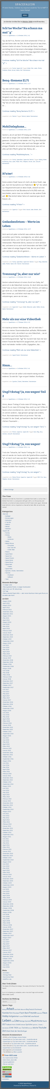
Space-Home (9, 560)
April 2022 (6, 607)
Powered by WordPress (21, 1085)
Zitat (8, 1031)
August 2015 (7, 736)
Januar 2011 (7, 851)
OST (15, 264)
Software (10, 577)
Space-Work (8, 568)
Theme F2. (33, 1085)
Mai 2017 (6, 694)
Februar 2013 (7, 799)
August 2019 (7, 643)
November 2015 (8, 729)
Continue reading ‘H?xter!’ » (13, 204)
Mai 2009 (6, 893)
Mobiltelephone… (14, 126)
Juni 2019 (6, 647)
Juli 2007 (6, 940)
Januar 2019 (7, 658)
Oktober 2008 (7, 908)
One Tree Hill (12, 547)
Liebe (32, 209)
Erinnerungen (9, 518)
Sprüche (29, 1024)
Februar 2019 (7, 656)
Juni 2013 (6, 790)
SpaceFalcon (25, 4)
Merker (7, 526)
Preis (21, 161)
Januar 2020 (7, 633)
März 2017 (6, 698)
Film (41, 477)
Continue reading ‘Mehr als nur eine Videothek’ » (21, 350)
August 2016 (7, 710)
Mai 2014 (6, 767)
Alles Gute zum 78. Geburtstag (12, 589)
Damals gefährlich (8, 1062)
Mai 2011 (6, 843)
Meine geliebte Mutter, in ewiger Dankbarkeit (16, 587)
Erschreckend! (17, 1048)
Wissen (14, 70)
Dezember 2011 (8, 828)
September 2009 (8, 885)
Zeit (21, 70)
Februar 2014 (7, 773)
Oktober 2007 (7, 933)
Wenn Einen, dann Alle (10, 1060)
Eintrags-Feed (7, 975)
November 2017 (8, 683)
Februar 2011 (7, 849)
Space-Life (19, 68)
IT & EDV (8, 522)
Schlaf (18, 1024)
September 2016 (8, 708)
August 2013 (7, 786)
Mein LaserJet (18, 1052)
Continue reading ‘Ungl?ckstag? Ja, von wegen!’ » (21, 472)
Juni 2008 (6, 916)
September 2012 (8, 809)
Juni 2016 (6, 715)
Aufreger (7, 516)
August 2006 (7, 963)
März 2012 (6, 822)
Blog (40, 262)
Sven (19, 1028)
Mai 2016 (6, 717)
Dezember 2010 (8, 853)
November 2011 (8, 830)
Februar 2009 (7, 900)
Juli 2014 (6, 763)
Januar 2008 (7, 927)
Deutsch (31, 1009)
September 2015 (8, 733)
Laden (35, 68)
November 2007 (8, 931)
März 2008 (6, 923)
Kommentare (26, 70)
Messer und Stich (8, 1064)
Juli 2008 (6, 914)
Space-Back (20, 159)
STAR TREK (11, 550)
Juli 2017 (6, 689)
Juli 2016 (6, 712)
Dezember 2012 (8, 803)
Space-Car (15, 209)
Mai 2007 (6, 944)
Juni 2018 (6, 670)
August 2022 (7, 605)
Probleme (4, 70)
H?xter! (7, 173)
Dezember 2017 (8, 681)
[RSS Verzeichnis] (7, 1072)
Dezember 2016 (8, 702)
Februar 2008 (7, 925)
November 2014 (8, 755)
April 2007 (6, 946)
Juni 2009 (6, 891)
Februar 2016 (7, 723)
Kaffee (32, 1016)
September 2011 (8, 834)
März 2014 (6, 771)
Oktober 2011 (7, 832)
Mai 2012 (6, 818)
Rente (9, 70)
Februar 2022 (7, 609)
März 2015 (6, 746)
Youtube (42, 1027)
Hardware (11, 575)
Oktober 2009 (7, 883)
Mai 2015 (6, 742)
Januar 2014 (7, 776)
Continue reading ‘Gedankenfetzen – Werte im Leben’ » (24, 256)
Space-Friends (16, 355)
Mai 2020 (6, 626)
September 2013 (8, 784)
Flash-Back (24, 1013)
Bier (32, 68)
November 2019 (8, 637)
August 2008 (7, 912)
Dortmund (38, 1009)
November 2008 (8, 906)
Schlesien (11, 539)
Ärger (25, 1031)
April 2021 (6, 620)
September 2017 (8, 687)
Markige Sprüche (25, 1021)
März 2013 (6, 797)
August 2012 (7, 811)
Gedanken (44, 262)
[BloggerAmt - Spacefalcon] (7, 1077)
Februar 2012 (7, 824)
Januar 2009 (7, 902)
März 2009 (6, 897)
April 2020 (6, 628)
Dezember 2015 (8, 727)
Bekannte (29, 307)
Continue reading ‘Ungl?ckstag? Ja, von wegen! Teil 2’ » (24, 427)
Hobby (7, 541)
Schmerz (4, 434)
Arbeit (29, 68)
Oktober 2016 (7, 706)
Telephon (25, 161)
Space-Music (9, 562)
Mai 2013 (6, 792)
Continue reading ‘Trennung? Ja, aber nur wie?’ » (21, 302)
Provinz (14, 432)
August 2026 (7, 601)
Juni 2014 (6, 765)
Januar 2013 (7, 801)
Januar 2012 (7, 826)
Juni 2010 (6, 866)
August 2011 (7, 837)
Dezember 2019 (8, 635)
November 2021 (8, 614)
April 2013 (6, 794)
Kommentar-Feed (8, 977)
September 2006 (8, 961)
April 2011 (6, 845)
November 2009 (8, 881)
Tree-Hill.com (10, 1055)
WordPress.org (7, 979)
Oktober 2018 (7, 664)
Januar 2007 (7, 952)
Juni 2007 (6, 942)
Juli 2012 (6, 813)
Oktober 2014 (7, 757)
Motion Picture (16, 477)
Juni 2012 (6, 815)
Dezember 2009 (8, 879)
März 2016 (6, 721)
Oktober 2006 (7, 958)
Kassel (28, 209)
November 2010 (8, 855)
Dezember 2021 (8, 612)
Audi (15, 1009)
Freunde (33, 1012)
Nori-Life (5, 514)
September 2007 (8, 935)
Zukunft (38, 161)
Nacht (12, 264)
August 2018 (7, 668)
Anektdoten (5, 1079)
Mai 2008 (6, 919)
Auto (10, 161)
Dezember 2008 (8, 904)
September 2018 (8, 666)
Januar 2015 (7, 750)
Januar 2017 (7, 700)
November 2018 (8, 662)
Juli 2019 (6, 645)
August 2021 (7, 616)
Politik (9, 537)
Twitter (10, 566)
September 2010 (8, 860)
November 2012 (8, 805)
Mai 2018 (6, 673)
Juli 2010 (6, 864)
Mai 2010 (6, 868)
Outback (9, 1025)
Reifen (38, 307)
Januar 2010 (7, 876)
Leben (3, 264)
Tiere (6, 579)
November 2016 (8, 704)
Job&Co (7, 524)
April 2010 (6, 870)
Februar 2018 (7, 677)
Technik (14, 116)
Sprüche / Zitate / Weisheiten (20, 381)
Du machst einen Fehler (10, 1058)
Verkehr (36, 209)
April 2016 (6, 719)
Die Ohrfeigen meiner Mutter (17, 1037)
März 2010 (6, 872)
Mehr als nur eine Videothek (21, 319)
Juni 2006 (6, 967)
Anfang (41, 159)
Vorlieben (8, 528)
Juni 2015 (6, 740)
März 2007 (6, 948)
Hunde (21, 1016)
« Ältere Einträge (8, 489)
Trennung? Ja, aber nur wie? (21, 274)
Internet (27, 1016)
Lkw (16, 1020)
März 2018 (6, 675)
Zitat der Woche (16, 1031)
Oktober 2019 (7, 639)
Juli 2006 (6, 965)
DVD (38, 477)
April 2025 (6, 603)
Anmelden (6, 973)
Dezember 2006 (8, 954)
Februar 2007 (7, 950)
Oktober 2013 (7, 782)
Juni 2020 (6, 624)
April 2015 (6, 744)
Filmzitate (11, 545)
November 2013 (8, 780)
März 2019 (6, 654)
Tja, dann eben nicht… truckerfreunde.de (25, 1039)
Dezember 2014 (8, 752)
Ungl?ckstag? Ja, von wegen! (21, 444)
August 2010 (7, 862)
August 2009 (7, 887)
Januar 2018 (7, 679)
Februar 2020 (7, 630)
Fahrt (24, 209)
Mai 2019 (6, 649)
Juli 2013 (6, 788)
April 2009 (6, 895)
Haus (41, 432)
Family (14, 68)
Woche (18, 70)
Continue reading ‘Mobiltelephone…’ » (17, 154)
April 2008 (6, 921)
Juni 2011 (6, 841)
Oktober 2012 (7, 807)
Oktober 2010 (7, 858)
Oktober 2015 (7, 731)
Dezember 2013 (8, 778)
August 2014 (7, 761)
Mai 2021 (6, 618)
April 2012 (6, 820)
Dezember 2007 (8, 929)
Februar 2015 (7, 748)
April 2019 (6, 651)
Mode (17, 161)
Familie (5, 1012)
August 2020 (7, 622)
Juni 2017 (6, 691)
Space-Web (8, 564)
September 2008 (8, 910)
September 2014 (8, 759)
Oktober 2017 (7, 685)
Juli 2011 (6, 839)
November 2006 (8, 956)
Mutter (40, 68)
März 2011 (6, 847)
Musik (34, 1020)
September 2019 (8, 641)
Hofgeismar (14, 1016)
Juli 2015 (6, 738)
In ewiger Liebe (7, 585)
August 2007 (7, 937)
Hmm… (7, 365)
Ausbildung (5, 161)
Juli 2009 (6, 889)
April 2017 (6, 696)
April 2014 (6, 769)
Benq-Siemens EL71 (15, 80)
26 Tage (5, 591)
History (7, 535)
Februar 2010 (7, 874)
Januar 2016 (7, 725)
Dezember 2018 (8, 660)
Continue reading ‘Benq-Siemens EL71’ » (18, 111)
